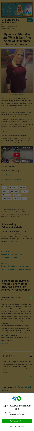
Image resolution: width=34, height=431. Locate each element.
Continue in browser (17, 426)
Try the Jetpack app (17, 421)
